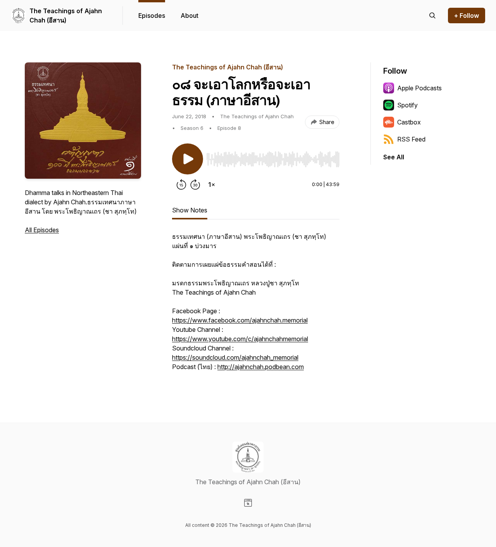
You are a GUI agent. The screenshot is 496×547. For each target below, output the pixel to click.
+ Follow (466, 15)
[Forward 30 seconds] (195, 184)
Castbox (409, 122)
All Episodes (42, 230)
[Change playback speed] (211, 184)
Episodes (151, 15)
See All (393, 157)
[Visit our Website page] (248, 503)
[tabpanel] (255, 305)
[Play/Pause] (187, 158)
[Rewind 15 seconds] (181, 184)
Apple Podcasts (419, 88)
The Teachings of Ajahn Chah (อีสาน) (65, 15)
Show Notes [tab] (189, 210)
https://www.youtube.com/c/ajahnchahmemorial (240, 339)
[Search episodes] (432, 15)
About (189, 15)
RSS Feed (411, 139)
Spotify (407, 105)
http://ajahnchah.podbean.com (260, 367)
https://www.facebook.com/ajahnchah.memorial (240, 320)
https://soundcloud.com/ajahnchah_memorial (235, 357)
